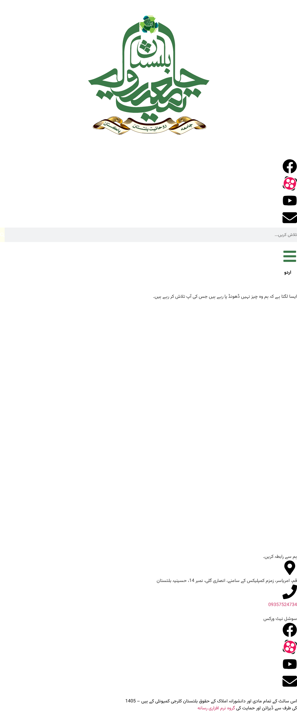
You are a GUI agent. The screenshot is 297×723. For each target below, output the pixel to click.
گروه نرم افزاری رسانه (216, 708)
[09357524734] (289, 592)
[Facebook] (289, 166)
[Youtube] (289, 200)
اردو (287, 272)
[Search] (2, 235)
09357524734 (282, 605)
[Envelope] (289, 217)
